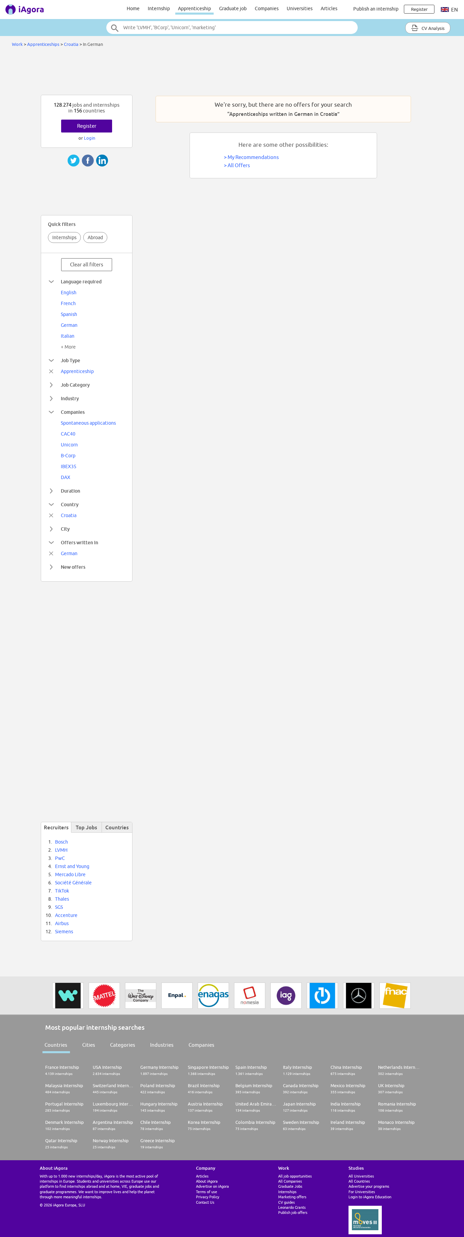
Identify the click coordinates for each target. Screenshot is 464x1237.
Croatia (71, 44)
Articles (329, 8)
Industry (70, 398)
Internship (159, 8)
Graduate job (233, 8)
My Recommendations (253, 157)
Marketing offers (292, 1197)
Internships (64, 237)
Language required (81, 281)
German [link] (69, 325)
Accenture (66, 915)
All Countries (359, 1181)
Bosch (61, 842)
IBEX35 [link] (68, 466)
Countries (55, 1045)
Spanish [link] (69, 314)
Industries (162, 1045)
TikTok (62, 891)
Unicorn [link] (69, 444)
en (454, 10)
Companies (267, 8)
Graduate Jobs (290, 1186)
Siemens (64, 931)
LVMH (61, 850)
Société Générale (73, 882)
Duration (70, 491)
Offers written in (79, 542)
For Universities (362, 1191)
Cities (88, 1045)
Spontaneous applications (88, 423)
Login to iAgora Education (370, 1197)
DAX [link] (65, 477)
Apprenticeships (43, 44)
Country (69, 504)
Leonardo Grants (292, 1207)
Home (133, 8)
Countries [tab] (117, 827)
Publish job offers (292, 1212)
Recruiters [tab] (56, 827)
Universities (300, 8)
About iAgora (207, 1181)
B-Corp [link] (68, 455)
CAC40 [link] (68, 434)
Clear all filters (86, 264)
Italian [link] (67, 336)
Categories (122, 1045)
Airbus (62, 923)
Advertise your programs (369, 1186)
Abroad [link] (95, 237)
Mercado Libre (70, 874)
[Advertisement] (232, 72)
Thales (62, 899)
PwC (60, 858)
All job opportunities (295, 1176)
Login (89, 138)
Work (17, 44)
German (69, 553)
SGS (59, 907)
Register (86, 126)
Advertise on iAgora (212, 1186)
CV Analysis (433, 28)
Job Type (70, 360)
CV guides (286, 1202)
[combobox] (232, 27)
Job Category (75, 385)
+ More (68, 347)
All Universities (361, 1176)
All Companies (290, 1181)
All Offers (239, 165)
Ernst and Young (72, 866)
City (65, 529)
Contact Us (205, 1202)
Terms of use (206, 1191)
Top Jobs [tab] (86, 827)
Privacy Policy (207, 1197)
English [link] (68, 292)
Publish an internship (375, 9)
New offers (73, 567)
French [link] (68, 303)
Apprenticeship (194, 8)
